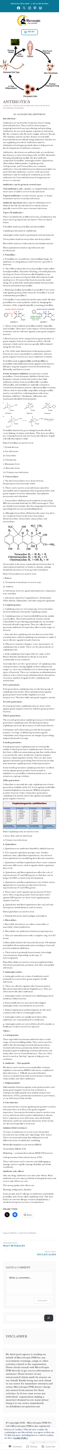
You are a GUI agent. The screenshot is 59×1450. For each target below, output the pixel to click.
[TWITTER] (24, 8)
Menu (31, 32)
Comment (42, 1300)
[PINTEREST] (35, 8)
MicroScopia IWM (27, 106)
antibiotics (13, 1233)
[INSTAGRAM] (29, 8)
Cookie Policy (20, 1438)
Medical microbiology (27, 1233)
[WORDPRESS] (40, 8)
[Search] (48, 1318)
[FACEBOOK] (18, 8)
